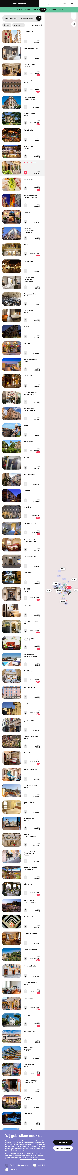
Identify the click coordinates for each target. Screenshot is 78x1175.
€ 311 (69, 587)
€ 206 (63, 601)
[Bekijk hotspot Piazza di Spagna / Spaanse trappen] (65, 585)
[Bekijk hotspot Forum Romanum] (66, 591)
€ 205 (55, 583)
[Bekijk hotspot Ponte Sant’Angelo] (60, 587)
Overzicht (18, 10)
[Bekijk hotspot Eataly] (66, 600)
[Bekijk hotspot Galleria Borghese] (68, 581)
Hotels (35, 10)
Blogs (61, 10)
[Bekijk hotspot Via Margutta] (64, 584)
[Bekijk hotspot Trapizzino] (62, 596)
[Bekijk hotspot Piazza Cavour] (61, 585)
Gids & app (52, 10)
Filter (8, 25)
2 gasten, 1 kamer (27, 18)
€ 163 (59, 591)
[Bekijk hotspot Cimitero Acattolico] (64, 598)
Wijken (27, 10)
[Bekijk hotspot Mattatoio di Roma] (62, 598)
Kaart (43, 10)
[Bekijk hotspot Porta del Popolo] (63, 582)
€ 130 (62, 569)
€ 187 (49, 590)
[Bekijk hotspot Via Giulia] (59, 588)
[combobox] (18, 25)
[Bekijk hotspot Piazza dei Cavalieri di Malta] (63, 595)
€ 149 (74, 579)
